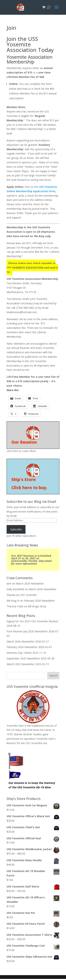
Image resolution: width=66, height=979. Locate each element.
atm (9, 583)
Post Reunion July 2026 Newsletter (27, 631)
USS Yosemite (28, 595)
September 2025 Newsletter (23, 658)
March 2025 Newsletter (20, 664)
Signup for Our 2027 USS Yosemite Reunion (32, 621)
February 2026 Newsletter (39, 600)
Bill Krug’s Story (37, 606)
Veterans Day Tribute (19, 652)
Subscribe (16, 529)
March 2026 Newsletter (30, 583)
